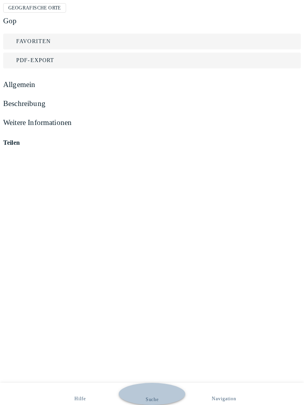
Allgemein (19, 84)
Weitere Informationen (37, 122)
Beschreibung (24, 103)
